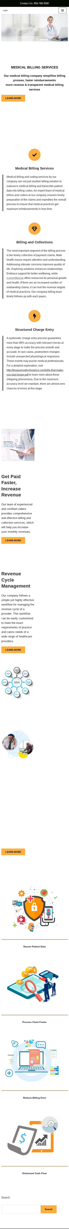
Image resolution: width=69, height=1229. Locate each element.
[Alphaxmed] (5, 10)
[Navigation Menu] (62, 10)
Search (5, 1197)
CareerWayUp (15, 278)
